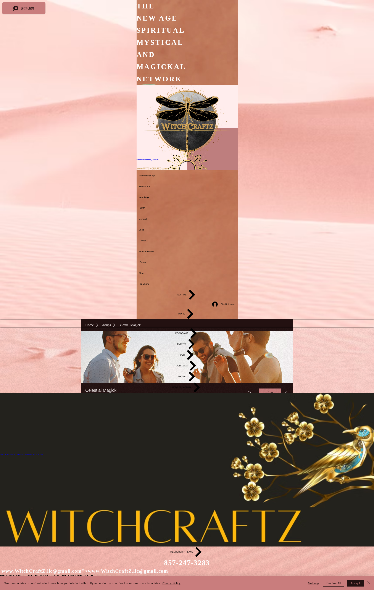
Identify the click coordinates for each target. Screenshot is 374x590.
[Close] (368, 583)
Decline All (333, 583)
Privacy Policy (171, 583)
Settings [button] (313, 583)
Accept (355, 583)
